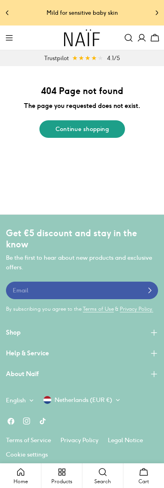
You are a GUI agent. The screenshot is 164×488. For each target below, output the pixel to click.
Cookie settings (27, 454)
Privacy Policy (79, 440)
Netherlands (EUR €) (83, 400)
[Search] (129, 38)
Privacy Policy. (136, 309)
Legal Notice (125, 440)
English (16, 400)
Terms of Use (98, 309)
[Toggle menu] (9, 38)
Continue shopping (82, 129)
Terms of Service (28, 440)
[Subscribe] (149, 290)
